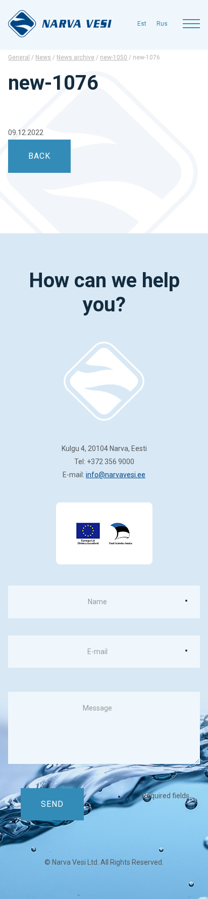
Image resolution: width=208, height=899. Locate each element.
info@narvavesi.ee (115, 475)
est (141, 23)
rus (162, 23)
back (39, 156)
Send (52, 804)
